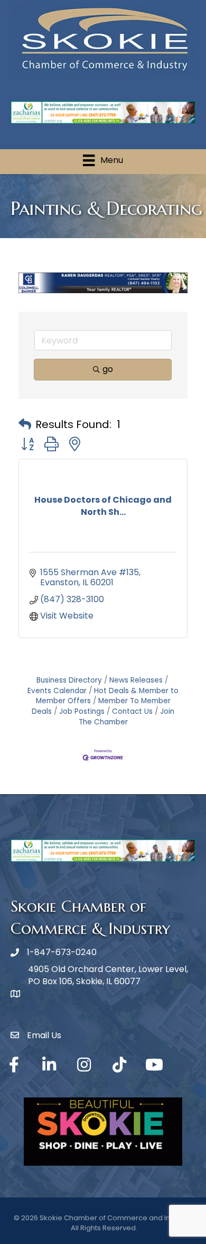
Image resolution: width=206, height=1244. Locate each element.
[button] (24, 424)
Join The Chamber (127, 716)
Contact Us (132, 711)
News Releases (136, 680)
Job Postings (82, 711)
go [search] (107, 369)
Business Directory (69, 680)
